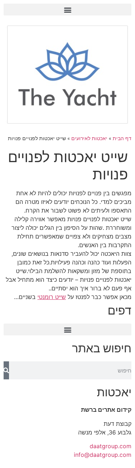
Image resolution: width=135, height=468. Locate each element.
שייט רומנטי (51, 296)
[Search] (6, 370)
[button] (67, 9)
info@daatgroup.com (102, 454)
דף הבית (122, 138)
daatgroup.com (110, 446)
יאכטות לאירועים (89, 138)
